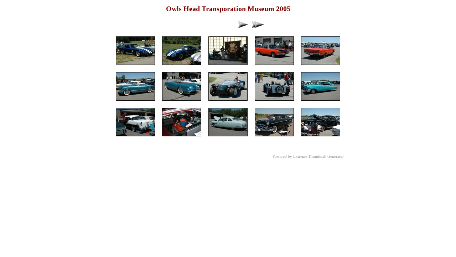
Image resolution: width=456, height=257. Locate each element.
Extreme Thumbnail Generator (318, 156)
